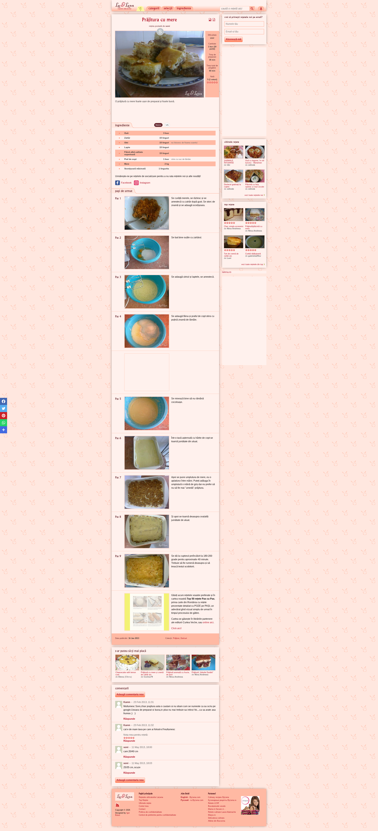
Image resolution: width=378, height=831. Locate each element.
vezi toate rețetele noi (254, 195)
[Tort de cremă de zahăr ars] (233, 241)
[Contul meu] (261, 8)
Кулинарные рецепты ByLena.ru (222, 800)
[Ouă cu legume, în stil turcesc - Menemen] (254, 152)
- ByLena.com (190, 797)
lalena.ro (226, 272)
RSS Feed (117, 805)
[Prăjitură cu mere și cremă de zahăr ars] (152, 662)
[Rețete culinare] (124, 796)
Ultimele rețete (145, 803)
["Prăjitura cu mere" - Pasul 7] (147, 492)
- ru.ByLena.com (192, 800)
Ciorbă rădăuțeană (253, 254)
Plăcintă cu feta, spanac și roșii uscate (254, 185)
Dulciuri (184, 638)
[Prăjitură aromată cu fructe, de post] (178, 662)
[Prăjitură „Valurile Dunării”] (203, 662)
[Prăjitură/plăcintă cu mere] (254, 214)
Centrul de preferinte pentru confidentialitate (157, 815)
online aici (208, 622)
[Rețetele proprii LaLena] (140, 8)
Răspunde (129, 719)
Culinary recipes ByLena (218, 797)
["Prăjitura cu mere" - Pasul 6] (147, 452)
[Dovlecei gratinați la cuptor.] (233, 176)
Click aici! (176, 628)
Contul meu (144, 806)
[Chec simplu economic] (233, 214)
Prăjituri (176, 638)
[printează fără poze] (213, 19)
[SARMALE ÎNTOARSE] (233, 152)
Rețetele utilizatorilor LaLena (151, 797)
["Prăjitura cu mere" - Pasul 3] (147, 291)
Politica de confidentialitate (150, 812)
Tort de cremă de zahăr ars (231, 255)
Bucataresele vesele (216, 806)
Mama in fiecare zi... (217, 809)
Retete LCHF (213, 803)
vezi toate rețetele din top (252, 264)
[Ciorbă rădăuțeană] (254, 241)
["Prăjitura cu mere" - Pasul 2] (147, 252)
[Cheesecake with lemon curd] (127, 662)
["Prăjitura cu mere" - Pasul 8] (147, 531)
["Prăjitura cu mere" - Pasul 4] (147, 331)
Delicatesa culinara (216, 818)
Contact (142, 809)
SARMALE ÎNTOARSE (229, 161)
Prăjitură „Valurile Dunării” (202, 672)
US (167, 125)
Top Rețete (143, 800)
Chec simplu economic (233, 226)
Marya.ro (212, 815)
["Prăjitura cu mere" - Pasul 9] (147, 570)
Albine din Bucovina (216, 821)
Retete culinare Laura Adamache (222, 812)
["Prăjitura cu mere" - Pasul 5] (147, 413)
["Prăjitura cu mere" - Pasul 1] (147, 213)
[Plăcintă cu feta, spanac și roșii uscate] (254, 176)
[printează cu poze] (210, 19)
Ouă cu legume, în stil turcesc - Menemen (254, 161)
